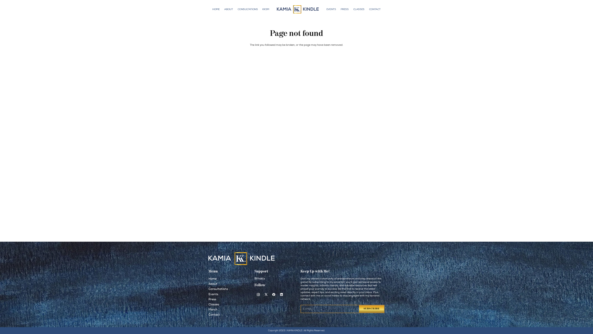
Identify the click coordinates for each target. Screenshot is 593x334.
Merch (212, 309)
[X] (266, 294)
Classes (358, 9)
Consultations (248, 9)
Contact (375, 9)
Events (331, 9)
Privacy (259, 278)
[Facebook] (274, 294)
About (228, 9)
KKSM (265, 9)
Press (345, 9)
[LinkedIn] (281, 294)
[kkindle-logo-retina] (298, 9)
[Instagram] (258, 294)
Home (216, 9)
